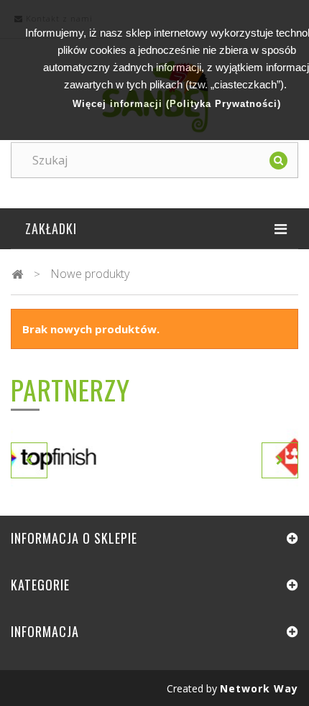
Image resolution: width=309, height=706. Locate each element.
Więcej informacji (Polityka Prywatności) (177, 103)
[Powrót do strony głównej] (17, 275)
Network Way (259, 688)
